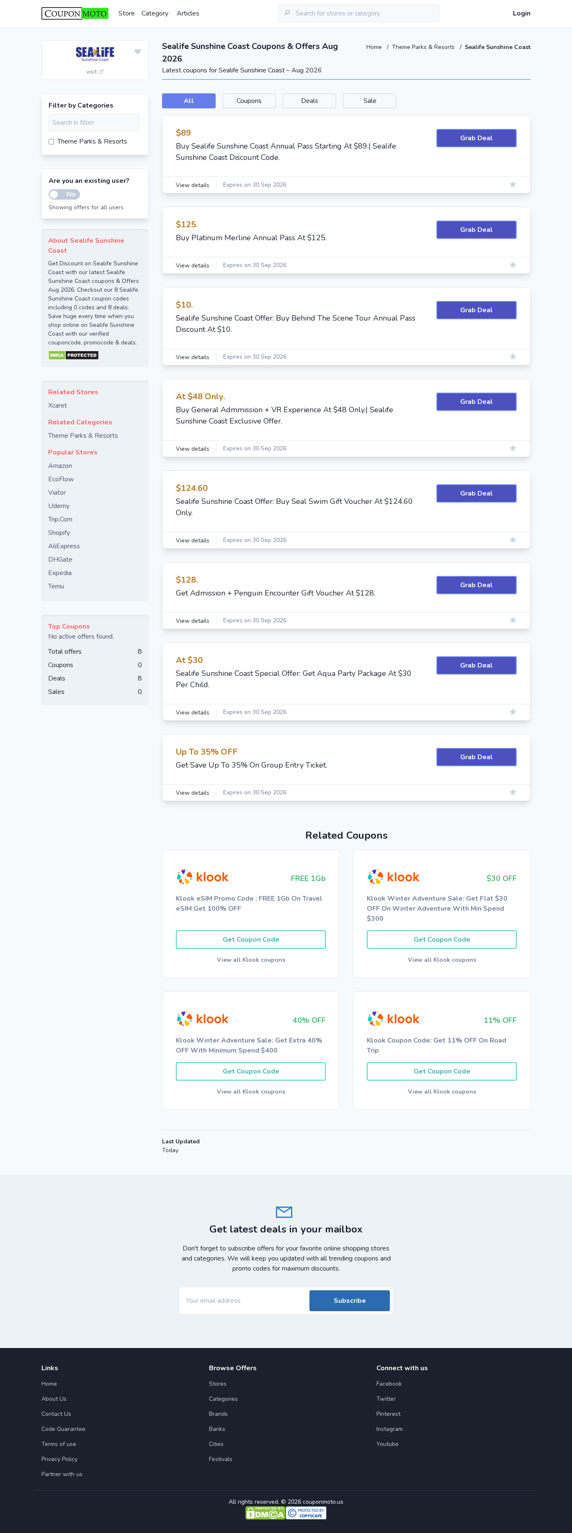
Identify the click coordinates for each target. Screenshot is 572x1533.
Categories (223, 1399)
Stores (218, 1384)
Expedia (60, 573)
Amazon (60, 465)
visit (92, 72)
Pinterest (388, 1414)
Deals (309, 100)
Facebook (389, 1384)
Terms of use (58, 1444)
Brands (218, 1414)
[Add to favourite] (137, 52)
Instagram (389, 1429)
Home (375, 47)
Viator (57, 492)
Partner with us (61, 1474)
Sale (369, 100)
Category (155, 13)
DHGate (60, 559)
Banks (217, 1429)
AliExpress (64, 546)
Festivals (220, 1459)
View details (192, 185)
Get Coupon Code (251, 939)
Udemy (59, 506)
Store (127, 13)
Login (522, 13)
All (189, 100)
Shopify (59, 532)
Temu (56, 586)
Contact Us (56, 1414)
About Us (54, 1399)
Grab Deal (476, 138)
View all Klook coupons (251, 960)
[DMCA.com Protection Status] (95, 355)
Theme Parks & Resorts (424, 47)
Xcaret (57, 405)
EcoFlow (61, 479)
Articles (188, 13)
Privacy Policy (59, 1459)
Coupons (249, 100)
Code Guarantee (63, 1429)
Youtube (387, 1444)
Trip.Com (60, 519)
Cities (216, 1444)
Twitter (386, 1399)
